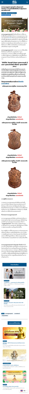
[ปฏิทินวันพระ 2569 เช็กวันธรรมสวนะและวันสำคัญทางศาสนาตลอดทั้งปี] (14, 333)
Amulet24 (4, 13)
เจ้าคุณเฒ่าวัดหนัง (5, 315)
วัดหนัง (10, 38)
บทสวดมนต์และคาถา (12, 13)
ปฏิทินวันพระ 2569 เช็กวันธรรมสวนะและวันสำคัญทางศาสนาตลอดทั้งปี (14, 343)
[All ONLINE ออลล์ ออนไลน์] (14, 2)
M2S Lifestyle (6, 280)
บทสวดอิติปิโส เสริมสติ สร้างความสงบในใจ (11, 386)
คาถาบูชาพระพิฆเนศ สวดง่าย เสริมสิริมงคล (11, 365)
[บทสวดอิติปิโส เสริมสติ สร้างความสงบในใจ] (14, 377)
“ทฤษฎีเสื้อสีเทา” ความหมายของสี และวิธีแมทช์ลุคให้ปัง (14, 282)
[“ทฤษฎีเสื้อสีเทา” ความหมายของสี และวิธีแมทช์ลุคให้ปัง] (14, 273)
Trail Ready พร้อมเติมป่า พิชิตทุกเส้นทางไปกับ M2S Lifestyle (13, 303)
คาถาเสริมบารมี (17, 313)
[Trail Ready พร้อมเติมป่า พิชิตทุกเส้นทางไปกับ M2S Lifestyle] (14, 293)
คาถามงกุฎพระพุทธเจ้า (9, 313)
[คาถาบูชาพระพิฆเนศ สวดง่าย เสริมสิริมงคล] (14, 355)
